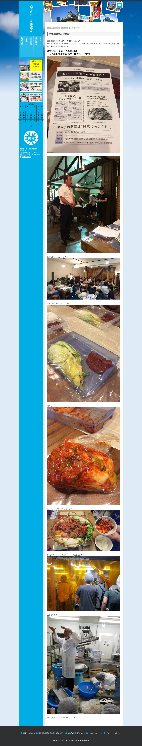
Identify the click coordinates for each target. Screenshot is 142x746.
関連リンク (81, 733)
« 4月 (30, 126)
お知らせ (64, 28)
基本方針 (71, 733)
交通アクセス (26, 157)
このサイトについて (96, 733)
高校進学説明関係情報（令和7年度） (51, 733)
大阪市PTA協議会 (53, 28)
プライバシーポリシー (113, 733)
